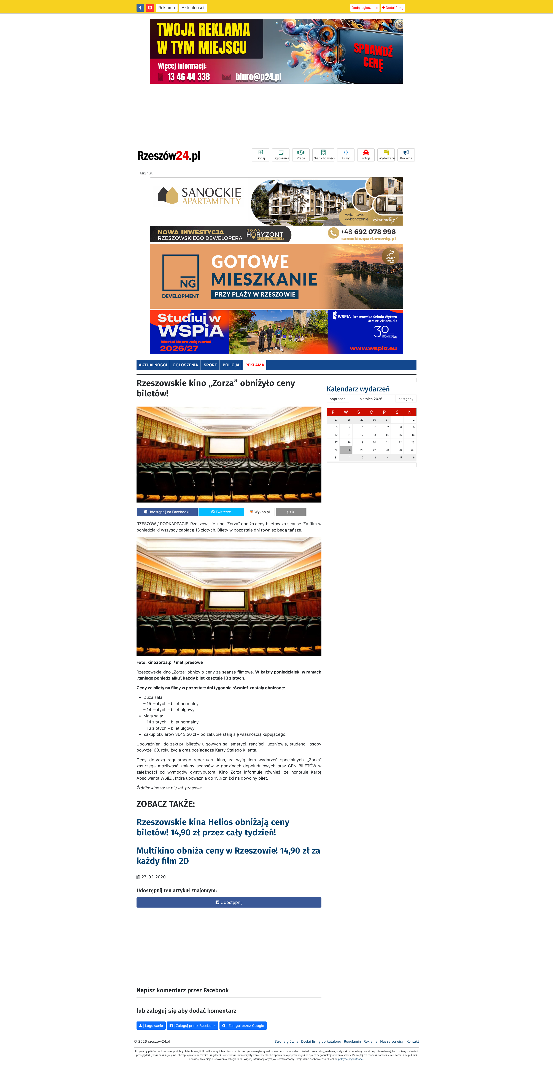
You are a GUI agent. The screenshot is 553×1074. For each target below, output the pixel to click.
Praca (301, 158)
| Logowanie (152, 1025)
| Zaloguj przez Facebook (194, 1025)
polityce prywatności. (351, 1059)
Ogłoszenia (281, 158)
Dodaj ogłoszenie (365, 8)
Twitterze (223, 512)
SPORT (210, 365)
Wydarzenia (387, 158)
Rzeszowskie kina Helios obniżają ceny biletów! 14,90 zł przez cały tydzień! (213, 827)
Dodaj (261, 158)
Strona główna (286, 1041)
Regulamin (352, 1041)
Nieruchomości (324, 158)
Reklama (166, 7)
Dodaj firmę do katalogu (321, 1041)
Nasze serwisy (392, 1041)
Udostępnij (231, 902)
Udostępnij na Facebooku (168, 512)
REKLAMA (254, 365)
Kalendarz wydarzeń (358, 389)
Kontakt (413, 1041)
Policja (365, 158)
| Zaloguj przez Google (244, 1025)
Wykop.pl (261, 512)
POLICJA (231, 365)
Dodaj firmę (394, 8)
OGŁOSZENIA (185, 365)
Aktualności (193, 7)
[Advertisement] (276, 116)
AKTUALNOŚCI (153, 365)
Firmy (346, 158)
